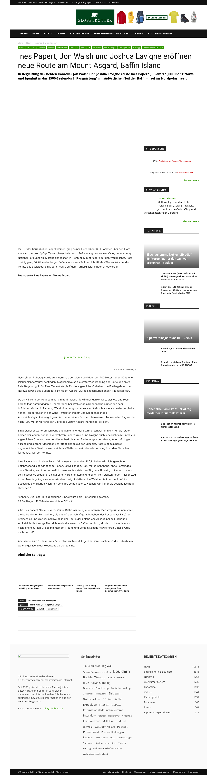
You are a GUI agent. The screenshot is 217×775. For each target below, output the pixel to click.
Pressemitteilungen (112, 732)
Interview (89, 715)
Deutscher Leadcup (121, 688)
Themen (138, 33)
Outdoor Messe (105, 727)
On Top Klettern (167, 198)
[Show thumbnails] (77, 357)
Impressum (114, 2)
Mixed (122, 721)
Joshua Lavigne (110, 47)
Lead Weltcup (91, 721)
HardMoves (116, 705)
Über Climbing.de (47, 2)
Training (122, 742)
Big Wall (40, 608)
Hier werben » (190, 180)
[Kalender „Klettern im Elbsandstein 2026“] (151, 352)
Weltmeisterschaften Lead (95, 753)
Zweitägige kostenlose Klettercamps (175, 161)
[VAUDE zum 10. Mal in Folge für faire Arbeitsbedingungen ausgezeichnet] (151, 441)
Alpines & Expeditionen (35, 47)
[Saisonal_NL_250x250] (171, 117)
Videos (48, 33)
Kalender (102, 715)
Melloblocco (109, 721)
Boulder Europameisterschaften (97, 672)
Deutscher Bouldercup (96, 688)
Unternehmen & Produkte (111, 33)
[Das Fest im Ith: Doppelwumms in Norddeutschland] (151, 427)
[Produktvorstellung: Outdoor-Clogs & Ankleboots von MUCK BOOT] (151, 365)
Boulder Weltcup (94, 677)
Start (20, 42)
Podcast (122, 726)
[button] (195, 33)
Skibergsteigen (124, 737)
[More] (101, 623)
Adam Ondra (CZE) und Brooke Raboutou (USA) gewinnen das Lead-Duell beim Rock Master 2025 (179, 290)
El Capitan (107, 699)
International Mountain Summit (103, 710)
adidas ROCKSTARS (91, 666)
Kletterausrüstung (185, 172)
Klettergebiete (79, 33)
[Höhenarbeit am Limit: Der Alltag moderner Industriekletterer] (171, 403)
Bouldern (121, 671)
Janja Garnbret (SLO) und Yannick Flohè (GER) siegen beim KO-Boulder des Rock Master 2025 (179, 276)
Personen (74, 47)
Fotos (61, 33)
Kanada (51, 47)
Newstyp (136, 47)
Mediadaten (63, 2)
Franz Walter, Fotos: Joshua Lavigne (46, 604)
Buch (86, 682)
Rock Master (101, 737)
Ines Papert (85, 47)
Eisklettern (115, 693)
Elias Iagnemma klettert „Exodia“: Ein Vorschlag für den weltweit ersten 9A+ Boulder (169, 258)
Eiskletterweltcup (91, 699)
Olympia (88, 726)
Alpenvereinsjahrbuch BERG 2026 (169, 338)
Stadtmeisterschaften (106, 743)
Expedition (52, 608)
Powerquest (91, 732)
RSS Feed (126, 771)
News (35, 33)
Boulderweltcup (116, 677)
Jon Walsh (97, 47)
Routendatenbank (160, 33)
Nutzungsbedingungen (82, 2)
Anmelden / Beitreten (27, 2)
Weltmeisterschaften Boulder (107, 748)
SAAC (112, 737)
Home (24, 33)
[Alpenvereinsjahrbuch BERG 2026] (171, 328)
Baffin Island (62, 47)
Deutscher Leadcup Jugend (94, 693)
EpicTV (117, 699)
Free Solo (104, 704)
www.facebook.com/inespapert (42, 600)
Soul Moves (88, 743)
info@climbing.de (53, 708)
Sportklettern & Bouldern (153, 47)
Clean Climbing (100, 683)
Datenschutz (100, 2)
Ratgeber (88, 737)
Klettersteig (127, 715)
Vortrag (87, 748)
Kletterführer (113, 716)
